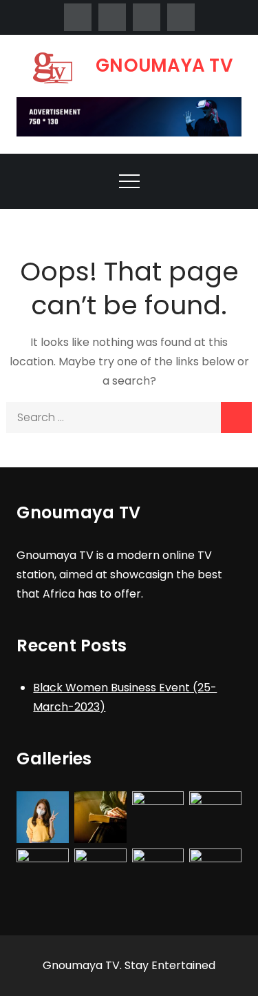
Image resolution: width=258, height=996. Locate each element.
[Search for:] (128, 417)
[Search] (236, 417)
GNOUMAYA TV (164, 65)
